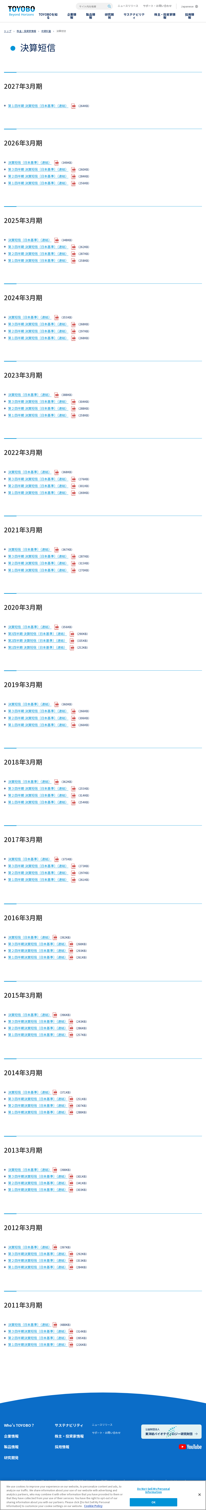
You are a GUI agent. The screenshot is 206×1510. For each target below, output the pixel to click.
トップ (7, 31)
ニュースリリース (128, 6)
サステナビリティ (69, 1425)
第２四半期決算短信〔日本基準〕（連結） (38, 950)
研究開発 (11, 1457)
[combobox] (94, 6)
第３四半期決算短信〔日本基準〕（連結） (38, 943)
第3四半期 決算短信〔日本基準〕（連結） (37, 633)
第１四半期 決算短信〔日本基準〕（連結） (38, 105)
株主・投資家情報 (26, 31)
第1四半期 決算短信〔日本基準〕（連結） (37, 647)
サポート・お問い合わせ (157, 6)
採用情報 (62, 1446)
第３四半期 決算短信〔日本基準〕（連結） (38, 169)
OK (153, 1502)
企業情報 (11, 1436)
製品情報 (11, 1446)
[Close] (199, 1494)
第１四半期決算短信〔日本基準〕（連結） (38, 957)
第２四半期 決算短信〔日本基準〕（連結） (38, 176)
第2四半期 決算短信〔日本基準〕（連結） (37, 640)
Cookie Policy (93, 1506)
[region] (103, 1495)
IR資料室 (46, 31)
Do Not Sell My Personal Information (153, 1490)
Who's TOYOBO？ (19, 1425)
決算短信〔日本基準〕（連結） (30, 162)
